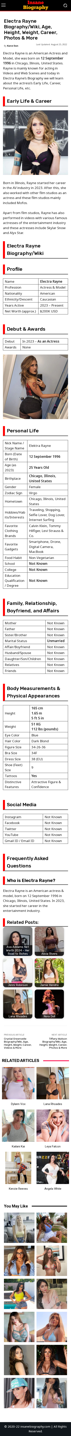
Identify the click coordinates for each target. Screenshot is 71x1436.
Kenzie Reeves (18, 1188)
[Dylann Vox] (18, 1083)
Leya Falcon (53, 1146)
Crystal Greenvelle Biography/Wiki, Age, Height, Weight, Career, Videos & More (18, 1043)
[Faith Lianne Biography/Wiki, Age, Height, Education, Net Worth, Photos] (51, 1327)
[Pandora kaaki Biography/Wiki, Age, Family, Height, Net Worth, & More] (19, 1327)
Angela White (52, 1188)
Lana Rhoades (53, 1104)
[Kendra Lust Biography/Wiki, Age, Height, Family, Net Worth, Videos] (19, 1294)
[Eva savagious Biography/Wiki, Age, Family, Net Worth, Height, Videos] (19, 1261)
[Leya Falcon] (52, 1125)
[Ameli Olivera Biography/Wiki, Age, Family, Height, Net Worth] (51, 1261)
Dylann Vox (18, 1104)
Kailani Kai (18, 1146)
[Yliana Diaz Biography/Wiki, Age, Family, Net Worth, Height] (51, 1228)
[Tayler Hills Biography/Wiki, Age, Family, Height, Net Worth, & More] (19, 1360)
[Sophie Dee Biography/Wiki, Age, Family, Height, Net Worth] (51, 1360)
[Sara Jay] (19, 1393)
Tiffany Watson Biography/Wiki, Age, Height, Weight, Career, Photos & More (53, 1043)
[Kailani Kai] (18, 1125)
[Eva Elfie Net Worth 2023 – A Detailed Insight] (19, 1228)
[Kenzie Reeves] (18, 1168)
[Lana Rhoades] (52, 1083)
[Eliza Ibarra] (51, 1393)
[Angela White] (52, 1168)
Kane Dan (12, 45)
